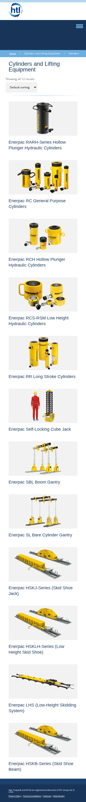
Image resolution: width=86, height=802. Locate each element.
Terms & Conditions (32, 796)
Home (12, 53)
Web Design (58, 796)
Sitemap (47, 796)
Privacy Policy (15, 796)
